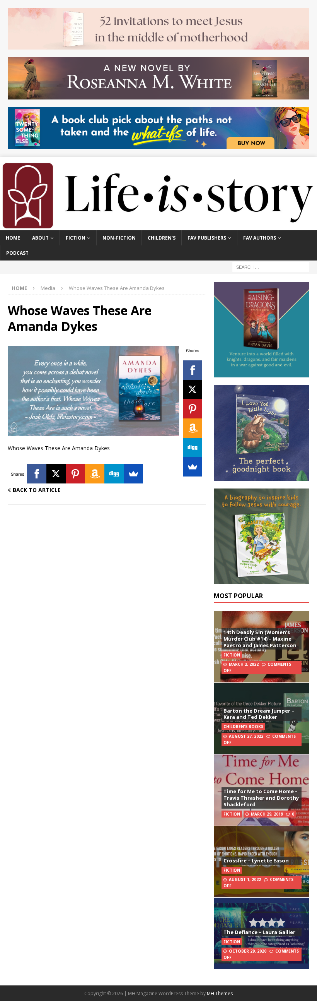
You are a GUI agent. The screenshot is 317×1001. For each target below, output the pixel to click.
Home (13, 238)
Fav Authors (259, 238)
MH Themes (220, 993)
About (40, 238)
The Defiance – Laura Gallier (259, 932)
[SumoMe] (192, 467)
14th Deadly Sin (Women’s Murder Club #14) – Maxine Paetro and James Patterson (260, 639)
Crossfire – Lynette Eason (256, 860)
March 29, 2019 (267, 814)
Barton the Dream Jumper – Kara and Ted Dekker (258, 714)
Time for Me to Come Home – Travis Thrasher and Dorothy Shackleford (261, 798)
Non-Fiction (119, 238)
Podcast (17, 253)
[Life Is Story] (158, 225)
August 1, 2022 (245, 879)
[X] (192, 389)
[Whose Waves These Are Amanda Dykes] (93, 431)
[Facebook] (192, 370)
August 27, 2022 (246, 736)
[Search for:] (270, 266)
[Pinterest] (192, 408)
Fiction (75, 238)
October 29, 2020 (247, 951)
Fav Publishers (206, 238)
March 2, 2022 (244, 664)
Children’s (162, 238)
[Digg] (192, 447)
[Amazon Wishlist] (192, 428)
